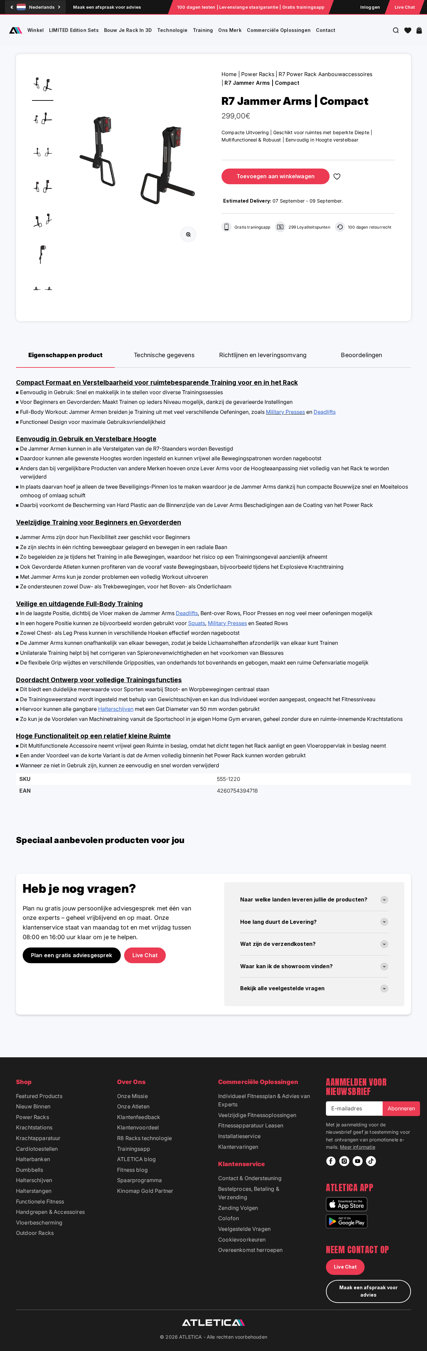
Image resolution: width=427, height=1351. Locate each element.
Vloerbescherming (39, 1222)
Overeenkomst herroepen (250, 1250)
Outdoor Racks (35, 1233)
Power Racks (257, 74)
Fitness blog (132, 1169)
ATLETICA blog (136, 1159)
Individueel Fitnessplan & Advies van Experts (264, 1100)
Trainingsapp (133, 1148)
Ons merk (229, 30)
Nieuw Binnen (33, 1106)
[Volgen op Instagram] (344, 1161)
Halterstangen (33, 1190)
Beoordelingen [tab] (361, 354)
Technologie (172, 30)
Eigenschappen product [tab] (65, 354)
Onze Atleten (133, 1106)
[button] (407, 30)
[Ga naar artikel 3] (42, 153)
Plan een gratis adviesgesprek (71, 955)
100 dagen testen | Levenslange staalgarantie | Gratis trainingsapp (251, 7)
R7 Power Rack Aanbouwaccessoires (325, 74)
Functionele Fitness (40, 1201)
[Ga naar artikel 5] (42, 221)
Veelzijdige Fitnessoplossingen (257, 1115)
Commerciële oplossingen (279, 30)
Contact (325, 30)
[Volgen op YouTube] (358, 1161)
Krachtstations (34, 1127)
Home (229, 74)
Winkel (35, 30)
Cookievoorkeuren (242, 1239)
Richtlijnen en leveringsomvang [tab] (263, 354)
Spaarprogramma (139, 1180)
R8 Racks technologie (144, 1138)
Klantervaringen (238, 1146)
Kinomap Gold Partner (145, 1190)
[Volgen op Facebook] (331, 1161)
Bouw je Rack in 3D (128, 30)
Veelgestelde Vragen (244, 1229)
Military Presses (285, 412)
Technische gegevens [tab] (164, 354)
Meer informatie (357, 1147)
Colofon (228, 1218)
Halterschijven (34, 1180)
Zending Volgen (238, 1207)
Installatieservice (239, 1136)
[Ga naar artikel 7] (42, 289)
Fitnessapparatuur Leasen (250, 1125)
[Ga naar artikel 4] (42, 187)
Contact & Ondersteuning (250, 1178)
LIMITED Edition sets (74, 30)
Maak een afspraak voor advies (107, 7)
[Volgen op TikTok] (371, 1161)
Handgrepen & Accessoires (50, 1211)
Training (203, 30)
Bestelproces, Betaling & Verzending (248, 1193)
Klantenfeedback (138, 1117)
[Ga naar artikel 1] (42, 85)
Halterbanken (33, 1159)
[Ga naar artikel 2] (42, 119)
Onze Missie (132, 1096)
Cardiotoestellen (37, 1148)
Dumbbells (29, 1169)
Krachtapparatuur (38, 1138)
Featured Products (39, 1096)
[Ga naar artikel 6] (42, 255)
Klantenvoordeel (138, 1127)
